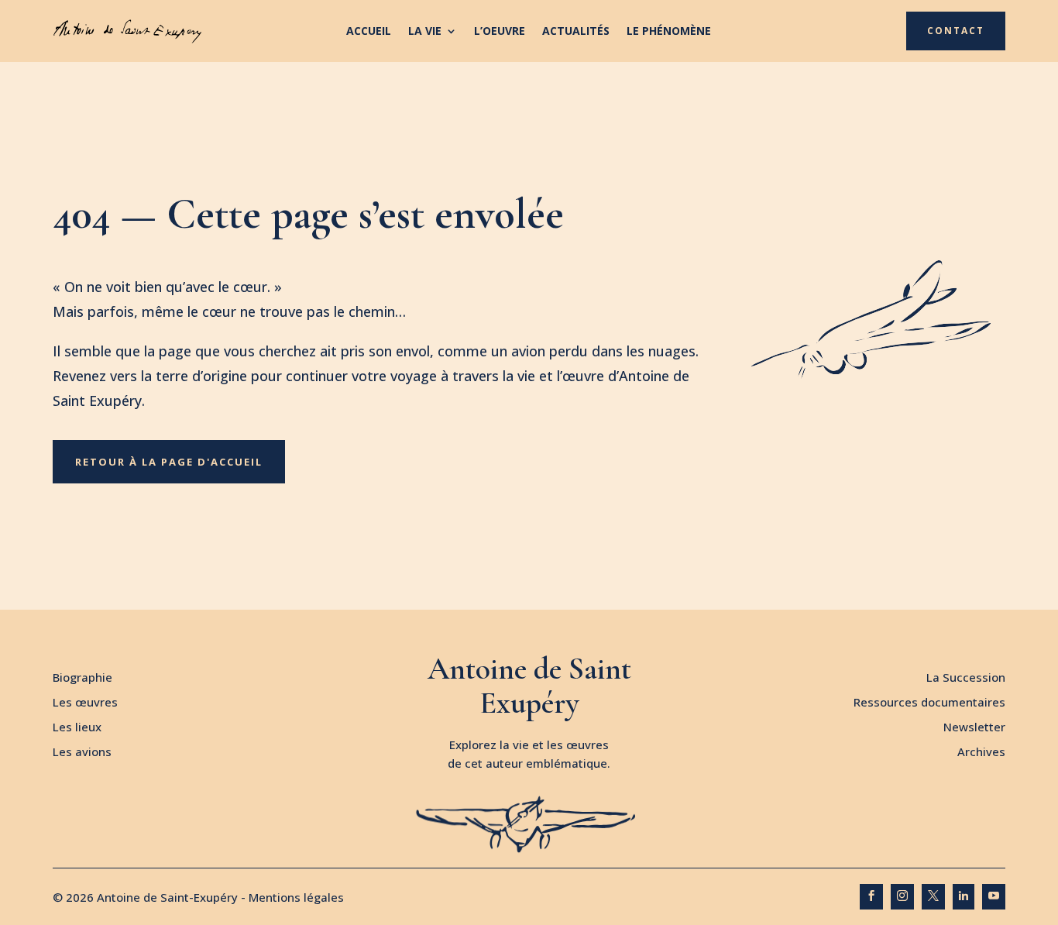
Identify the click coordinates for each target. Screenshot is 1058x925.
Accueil (368, 32)
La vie (424, 32)
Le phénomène (669, 32)
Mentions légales (296, 897)
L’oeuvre (499, 32)
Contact (955, 30)
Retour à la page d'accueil (169, 462)
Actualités (576, 32)
